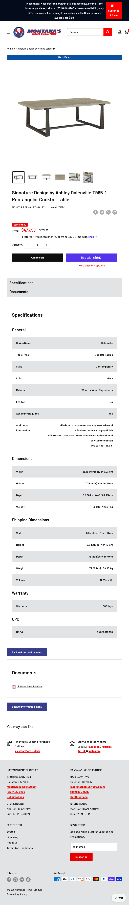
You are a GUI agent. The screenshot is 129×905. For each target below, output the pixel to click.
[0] (126, 32)
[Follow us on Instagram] (15, 879)
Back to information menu (27, 652)
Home (10, 48)
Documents (18, 291)
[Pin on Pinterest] (102, 212)
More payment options (91, 265)
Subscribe (81, 856)
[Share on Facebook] (95, 212)
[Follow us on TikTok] (28, 879)
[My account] (119, 32)
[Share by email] (114, 212)
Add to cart (37, 257)
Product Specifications (29, 686)
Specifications (21, 282)
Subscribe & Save (113, 13)
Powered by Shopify (17, 894)
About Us (12, 842)
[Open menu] (8, 32)
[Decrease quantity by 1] (28, 244)
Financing (12, 836)
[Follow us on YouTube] (21, 879)
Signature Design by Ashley (28, 207)
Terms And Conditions (20, 847)
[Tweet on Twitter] (108, 212)
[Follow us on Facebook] (9, 879)
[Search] (107, 32)
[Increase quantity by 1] (46, 244)
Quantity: (17, 244)
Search (11, 831)
